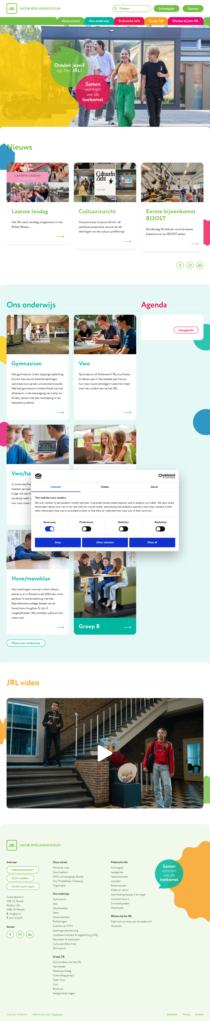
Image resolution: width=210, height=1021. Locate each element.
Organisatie (59, 885)
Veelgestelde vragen (64, 993)
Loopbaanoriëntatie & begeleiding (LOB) (75, 935)
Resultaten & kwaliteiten (66, 939)
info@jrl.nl (15, 914)
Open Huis (59, 980)
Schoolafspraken (120, 903)
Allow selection (105, 542)
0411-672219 (16, 918)
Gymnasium (59, 899)
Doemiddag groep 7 (64, 975)
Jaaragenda (117, 872)
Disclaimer (172, 1014)
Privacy (186, 1014)
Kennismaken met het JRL (67, 962)
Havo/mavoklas (61, 917)
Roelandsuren (118, 885)
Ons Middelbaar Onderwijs (68, 881)
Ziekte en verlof (119, 890)
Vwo (55, 904)
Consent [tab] (56, 487)
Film (55, 984)
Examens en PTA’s (63, 926)
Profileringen (60, 921)
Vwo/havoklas (60, 908)
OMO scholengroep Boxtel (68, 876)
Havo (56, 912)
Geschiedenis (60, 872)
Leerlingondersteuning (65, 930)
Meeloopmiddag (62, 971)
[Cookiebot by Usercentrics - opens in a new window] (161, 476)
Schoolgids (117, 867)
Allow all (152, 542)
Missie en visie (61, 867)
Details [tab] (105, 487)
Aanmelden (59, 966)
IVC (48, 1014)
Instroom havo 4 (120, 899)
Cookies (199, 1014)
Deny (58, 542)
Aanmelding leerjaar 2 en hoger (128, 894)
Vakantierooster (119, 876)
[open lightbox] (105, 753)
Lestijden (116, 881)
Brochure (58, 989)
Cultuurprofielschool (64, 944)
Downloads (117, 908)
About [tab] (154, 487)
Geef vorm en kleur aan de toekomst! (131, 921)
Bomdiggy (57, 1014)
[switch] (86, 528)
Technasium (59, 948)
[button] (70, 21)
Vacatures (116, 926)
